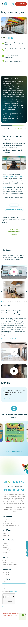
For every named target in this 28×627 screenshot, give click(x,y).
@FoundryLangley (15, 451)
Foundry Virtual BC (7, 523)
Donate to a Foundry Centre (9, 564)
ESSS (4, 187)
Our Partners (5, 553)
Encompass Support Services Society (12, 176)
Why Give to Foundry (7, 561)
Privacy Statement (13, 591)
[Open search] (13, 4)
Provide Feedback (27, 549)
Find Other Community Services (10, 525)
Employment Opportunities (9, 551)
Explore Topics (6, 535)
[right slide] (23, 234)
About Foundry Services (8, 522)
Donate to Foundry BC (8, 562)
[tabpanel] (14, 188)
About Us (4, 543)
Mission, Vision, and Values (14, 209)
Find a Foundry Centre (8, 520)
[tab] (6, 129)
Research (4, 547)
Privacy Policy (5, 574)
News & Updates (6, 549)
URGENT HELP (21, 4)
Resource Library (6, 533)
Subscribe (7, 607)
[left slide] (5, 234)
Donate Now (8, 399)
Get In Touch (5, 572)
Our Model (14, 205)
